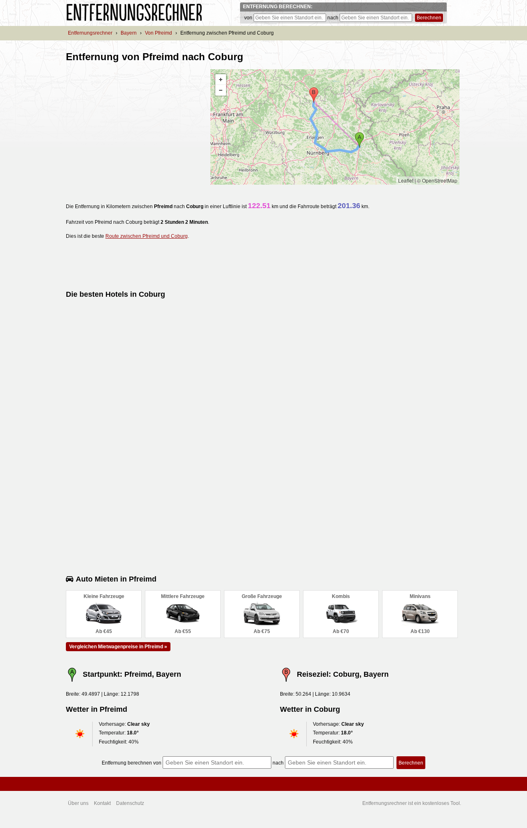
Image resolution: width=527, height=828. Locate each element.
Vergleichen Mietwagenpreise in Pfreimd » (118, 647)
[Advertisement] (135, 127)
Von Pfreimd (158, 33)
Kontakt (102, 803)
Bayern (129, 33)
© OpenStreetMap (437, 180)
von (248, 18)
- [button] (220, 90)
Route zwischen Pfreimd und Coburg (146, 236)
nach (332, 18)
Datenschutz (130, 803)
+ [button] (220, 79)
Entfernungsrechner (90, 33)
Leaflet (405, 180)
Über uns (78, 803)
